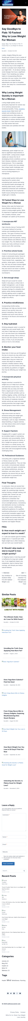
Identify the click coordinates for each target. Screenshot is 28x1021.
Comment (6, 815)
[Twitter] (11, 993)
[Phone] (17, 993)
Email (5, 844)
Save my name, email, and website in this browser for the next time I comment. (14, 857)
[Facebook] (8, 993)
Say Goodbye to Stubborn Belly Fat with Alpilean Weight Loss (7, 577)
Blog (3, 48)
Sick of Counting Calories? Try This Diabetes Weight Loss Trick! (21, 578)
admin (4, 51)
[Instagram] (14, 993)
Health (4, 966)
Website (5, 852)
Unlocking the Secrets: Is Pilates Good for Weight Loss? (13, 783)
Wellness (4, 970)
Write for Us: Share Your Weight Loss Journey (15, 1016)
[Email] (20, 993)
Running (22, 980)
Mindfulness (16, 980)
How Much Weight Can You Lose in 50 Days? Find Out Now (14, 749)
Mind (3, 968)
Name (5, 837)
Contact (22, 1012)
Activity (4, 961)
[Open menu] (25, 3)
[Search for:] (14, 870)
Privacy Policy (14, 1012)
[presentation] (14, 606)
